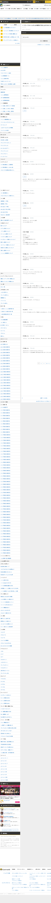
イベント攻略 (7, 8)
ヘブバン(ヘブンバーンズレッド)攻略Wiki (19, 884)
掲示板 (15, 24)
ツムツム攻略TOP (4, 67)
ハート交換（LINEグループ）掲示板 (8, 105)
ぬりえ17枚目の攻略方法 (5, 391)
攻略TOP (2, 8)
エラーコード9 (3, 766)
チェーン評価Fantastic (5, 703)
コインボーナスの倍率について (7, 624)
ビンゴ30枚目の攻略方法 (5, 489)
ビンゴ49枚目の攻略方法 (5, 542)
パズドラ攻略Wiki (32, 879)
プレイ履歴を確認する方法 (6, 711)
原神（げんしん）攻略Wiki (16, 882)
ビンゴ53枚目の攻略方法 (5, 553)
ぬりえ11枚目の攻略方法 (5, 374)
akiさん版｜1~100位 (5, 206)
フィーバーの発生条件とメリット (7, 602)
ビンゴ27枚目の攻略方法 (5, 481)
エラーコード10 (4, 769)
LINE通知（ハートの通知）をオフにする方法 (9, 588)
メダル (2, 651)
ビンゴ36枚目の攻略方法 (5, 506)
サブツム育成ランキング (5, 228)
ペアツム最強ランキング (5, 231)
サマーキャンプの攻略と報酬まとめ (10, 33)
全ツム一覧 (3, 286)
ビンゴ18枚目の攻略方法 (5, 456)
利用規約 (13, 869)
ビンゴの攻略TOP (4, 407)
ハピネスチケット (4, 662)
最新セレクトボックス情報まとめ (7, 281)
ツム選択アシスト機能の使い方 (7, 725)
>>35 (25, 110)
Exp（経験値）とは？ (5, 714)
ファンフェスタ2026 (5, 130)
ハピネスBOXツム (4, 292)
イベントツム (3, 300)
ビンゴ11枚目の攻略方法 (5, 437)
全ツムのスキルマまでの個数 (6, 645)
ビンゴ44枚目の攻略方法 (5, 528)
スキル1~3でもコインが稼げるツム (7, 195)
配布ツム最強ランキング (5, 242)
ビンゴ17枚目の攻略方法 (5, 454)
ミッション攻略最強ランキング (7, 253)
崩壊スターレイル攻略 (16, 879)
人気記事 (5, 24)
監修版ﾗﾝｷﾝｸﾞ (19, 8)
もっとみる (17, 43)
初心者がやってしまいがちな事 (7, 574)
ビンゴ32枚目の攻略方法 (5, 495)
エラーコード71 (4, 774)
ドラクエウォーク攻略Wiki (16, 880)
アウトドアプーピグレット (6, 142)
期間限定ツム (3, 297)
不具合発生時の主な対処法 (6, 744)
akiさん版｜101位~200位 (5, 209)
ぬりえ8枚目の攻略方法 (5, 366)
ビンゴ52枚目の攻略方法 (5, 550)
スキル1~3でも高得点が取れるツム (7, 170)
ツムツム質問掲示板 (4, 94)
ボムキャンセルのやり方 (5, 610)
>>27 (25, 176)
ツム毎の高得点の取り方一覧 (6, 314)
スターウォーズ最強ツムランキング (7, 245)
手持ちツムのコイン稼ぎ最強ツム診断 (8, 84)
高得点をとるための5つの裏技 (6, 596)
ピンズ (2, 654)
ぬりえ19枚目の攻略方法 (5, 396)
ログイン (48, 1)
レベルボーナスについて (5, 708)
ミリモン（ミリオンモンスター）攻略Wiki (36, 890)
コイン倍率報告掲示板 (5, 100)
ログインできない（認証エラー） (7, 749)
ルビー (2, 656)
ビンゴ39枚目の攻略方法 (5, 514)
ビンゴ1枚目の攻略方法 (5, 410)
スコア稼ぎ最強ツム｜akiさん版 (7, 167)
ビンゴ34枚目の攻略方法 (5, 500)
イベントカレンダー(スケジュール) (7, 122)
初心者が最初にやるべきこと (6, 572)
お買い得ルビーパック (5, 670)
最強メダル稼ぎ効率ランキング (7, 220)
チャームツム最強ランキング (6, 234)
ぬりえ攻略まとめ (4, 344)
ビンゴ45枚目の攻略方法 (5, 531)
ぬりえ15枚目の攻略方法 (5, 385)
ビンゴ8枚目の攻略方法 (5, 429)
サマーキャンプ (4, 125)
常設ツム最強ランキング (5, 250)
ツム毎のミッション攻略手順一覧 (7, 308)
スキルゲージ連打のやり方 (6, 613)
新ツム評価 (13, 8)
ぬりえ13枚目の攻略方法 (5, 380)
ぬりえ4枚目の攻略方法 (5, 355)
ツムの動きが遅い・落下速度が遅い (7, 752)
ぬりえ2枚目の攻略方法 (5, 349)
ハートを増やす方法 (4, 580)
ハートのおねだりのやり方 (6, 582)
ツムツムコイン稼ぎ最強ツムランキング (11, 30)
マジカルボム (3, 678)
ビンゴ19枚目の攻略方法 (5, 459)
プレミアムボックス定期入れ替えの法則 (8, 728)
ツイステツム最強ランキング (6, 236)
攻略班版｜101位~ (4, 203)
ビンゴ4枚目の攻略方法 (5, 418)
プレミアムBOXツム (5, 295)
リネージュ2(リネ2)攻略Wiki (34, 887)
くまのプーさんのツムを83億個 (7, 127)
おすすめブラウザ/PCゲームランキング (11, 830)
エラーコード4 (3, 760)
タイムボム (3, 681)
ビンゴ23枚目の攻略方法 (5, 470)
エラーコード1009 (4, 780)
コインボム (3, 687)
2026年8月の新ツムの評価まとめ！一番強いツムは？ (11, 37)
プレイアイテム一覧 (4, 673)
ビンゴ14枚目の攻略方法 (5, 445)
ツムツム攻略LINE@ (5, 78)
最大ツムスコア (4, 225)
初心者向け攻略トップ (5, 566)
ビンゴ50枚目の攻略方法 (5, 544)
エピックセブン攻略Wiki (33, 882)
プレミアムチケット (4, 665)
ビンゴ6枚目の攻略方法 (5, 423)
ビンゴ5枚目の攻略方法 (5, 421)
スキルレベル (3, 634)
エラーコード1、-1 (4, 758)
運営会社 (43, 869)
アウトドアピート (4, 153)
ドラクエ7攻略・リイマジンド (17, 876)
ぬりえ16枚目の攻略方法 (5, 388)
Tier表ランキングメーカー (6, 81)
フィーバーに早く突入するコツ (7, 604)
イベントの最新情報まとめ (6, 119)
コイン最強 (31, 8)
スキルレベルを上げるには (6, 643)
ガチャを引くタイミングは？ (6, 730)
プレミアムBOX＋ (4, 303)
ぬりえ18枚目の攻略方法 (5, 393)
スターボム (3, 689)
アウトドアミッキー (4, 151)
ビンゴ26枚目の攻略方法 (5, 478)
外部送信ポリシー (30, 869)
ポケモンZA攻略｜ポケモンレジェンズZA (19, 873)
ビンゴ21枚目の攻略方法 (5, 465)
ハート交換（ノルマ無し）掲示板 (7, 111)
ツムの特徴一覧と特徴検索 (6, 558)
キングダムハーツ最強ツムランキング (8, 239)
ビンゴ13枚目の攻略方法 (5, 443)
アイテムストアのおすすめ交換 (7, 736)
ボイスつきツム (4, 327)
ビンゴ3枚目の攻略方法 (5, 415)
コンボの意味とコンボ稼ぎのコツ (7, 599)
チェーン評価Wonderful (5, 700)
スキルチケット (4, 659)
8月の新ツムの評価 (4, 140)
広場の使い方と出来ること (6, 733)
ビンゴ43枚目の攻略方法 (5, 525)
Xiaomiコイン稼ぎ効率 (5, 214)
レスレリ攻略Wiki (15, 890)
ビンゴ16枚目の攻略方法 (5, 451)
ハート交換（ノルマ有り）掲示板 (7, 108)
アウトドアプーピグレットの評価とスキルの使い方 (11, 40)
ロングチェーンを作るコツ (6, 695)
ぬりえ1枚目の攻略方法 (5, 347)
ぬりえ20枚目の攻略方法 (5, 399)
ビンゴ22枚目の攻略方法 (5, 467)
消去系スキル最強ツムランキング (7, 247)
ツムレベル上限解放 (4, 640)
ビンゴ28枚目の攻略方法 (5, 484)
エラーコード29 (4, 771)
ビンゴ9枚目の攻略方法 (5, 432)
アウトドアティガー (4, 145)
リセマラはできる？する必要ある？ (7, 569)
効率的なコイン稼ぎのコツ (6, 621)
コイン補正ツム (4, 322)
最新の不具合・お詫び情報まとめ (7, 741)
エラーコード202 (4, 777)
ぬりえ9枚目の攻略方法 (5, 369)
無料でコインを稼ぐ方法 (5, 618)
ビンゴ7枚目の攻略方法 (5, 426)
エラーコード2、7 (4, 763)
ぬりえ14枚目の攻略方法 (5, 382)
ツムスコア (3, 632)
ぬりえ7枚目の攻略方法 (5, 363)
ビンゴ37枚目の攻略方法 (5, 509)
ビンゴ (48, 8)
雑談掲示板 (3, 92)
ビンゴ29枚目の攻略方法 (5, 487)
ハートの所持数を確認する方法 (7, 585)
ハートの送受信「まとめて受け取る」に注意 (9, 591)
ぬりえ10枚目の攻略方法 (5, 371)
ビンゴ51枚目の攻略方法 (5, 547)
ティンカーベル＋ (4, 156)
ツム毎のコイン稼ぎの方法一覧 (7, 311)
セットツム (3, 330)
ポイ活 (30, 1)
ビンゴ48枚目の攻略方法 (5, 539)
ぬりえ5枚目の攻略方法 (5, 358)
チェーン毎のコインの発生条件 (7, 626)
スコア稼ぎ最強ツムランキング (9, 27)
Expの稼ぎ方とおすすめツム (6, 717)
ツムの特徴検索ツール (5, 75)
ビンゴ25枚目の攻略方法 (5, 476)
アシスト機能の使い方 (5, 722)
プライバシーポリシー (21, 869)
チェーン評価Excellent (5, 697)
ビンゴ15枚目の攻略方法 (5, 448)
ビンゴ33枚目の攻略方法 (5, 498)
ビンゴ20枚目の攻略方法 (5, 462)
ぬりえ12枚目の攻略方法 (5, 377)
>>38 (25, 205)
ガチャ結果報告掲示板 (5, 97)
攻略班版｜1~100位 (4, 201)
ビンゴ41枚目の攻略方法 (5, 520)
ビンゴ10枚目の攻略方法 (5, 434)
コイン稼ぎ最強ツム (4, 193)
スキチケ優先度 (43, 8)
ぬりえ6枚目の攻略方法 (5, 360)
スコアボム (3, 684)
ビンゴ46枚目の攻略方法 (5, 533)
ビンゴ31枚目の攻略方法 (5, 492)
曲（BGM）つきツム (5, 325)
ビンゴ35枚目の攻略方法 (5, 503)
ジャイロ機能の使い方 (5, 607)
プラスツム (3, 333)
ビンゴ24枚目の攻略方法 (5, 473)
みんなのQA (3, 70)
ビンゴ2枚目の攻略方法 (5, 412)
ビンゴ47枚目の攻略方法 (5, 536)
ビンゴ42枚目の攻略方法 (5, 522)
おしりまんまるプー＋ (5, 148)
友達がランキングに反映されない (7, 747)
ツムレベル (3, 637)
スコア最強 (25, 8)
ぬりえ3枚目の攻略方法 (5, 352)
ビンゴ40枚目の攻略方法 (5, 517)
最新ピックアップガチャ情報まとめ (7, 278)
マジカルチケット (4, 667)
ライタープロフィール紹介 (6, 73)
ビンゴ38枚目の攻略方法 (5, 511)
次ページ (48, 79)
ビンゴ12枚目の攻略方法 (5, 440)
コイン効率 (36, 8)
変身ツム (2, 336)
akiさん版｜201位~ (4, 212)
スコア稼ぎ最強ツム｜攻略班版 (7, 164)
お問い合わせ (37, 869)
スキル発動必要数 (4, 319)
